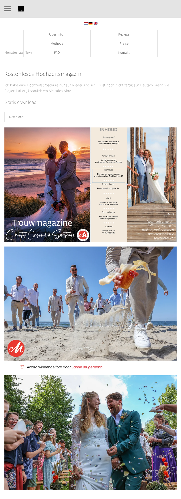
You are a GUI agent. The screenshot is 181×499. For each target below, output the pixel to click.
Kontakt (124, 52)
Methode (57, 43)
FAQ (57, 52)
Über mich (57, 34)
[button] (7, 9)
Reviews (124, 34)
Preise (124, 43)
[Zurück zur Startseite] (20, 9)
